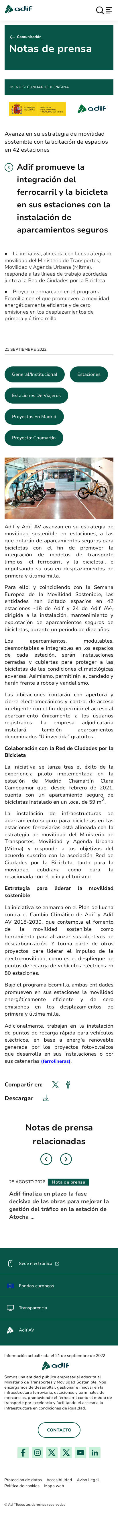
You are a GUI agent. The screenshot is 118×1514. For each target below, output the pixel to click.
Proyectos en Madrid (34, 417)
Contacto (59, 1430)
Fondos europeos (36, 1286)
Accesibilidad (59, 1480)
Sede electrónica (39, 1263)
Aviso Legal (88, 1480)
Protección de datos (23, 1480)
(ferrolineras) (55, 1061)
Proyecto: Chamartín (34, 438)
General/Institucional (34, 374)
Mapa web (54, 1486)
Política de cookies (22, 1486)
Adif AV (26, 1330)
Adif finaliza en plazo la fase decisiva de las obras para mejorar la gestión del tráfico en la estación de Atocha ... (59, 1205)
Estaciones (89, 374)
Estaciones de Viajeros (36, 395)
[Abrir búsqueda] (100, 10)
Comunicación (29, 36)
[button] (9, 167)
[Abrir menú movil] (109, 10)
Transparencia (33, 1308)
